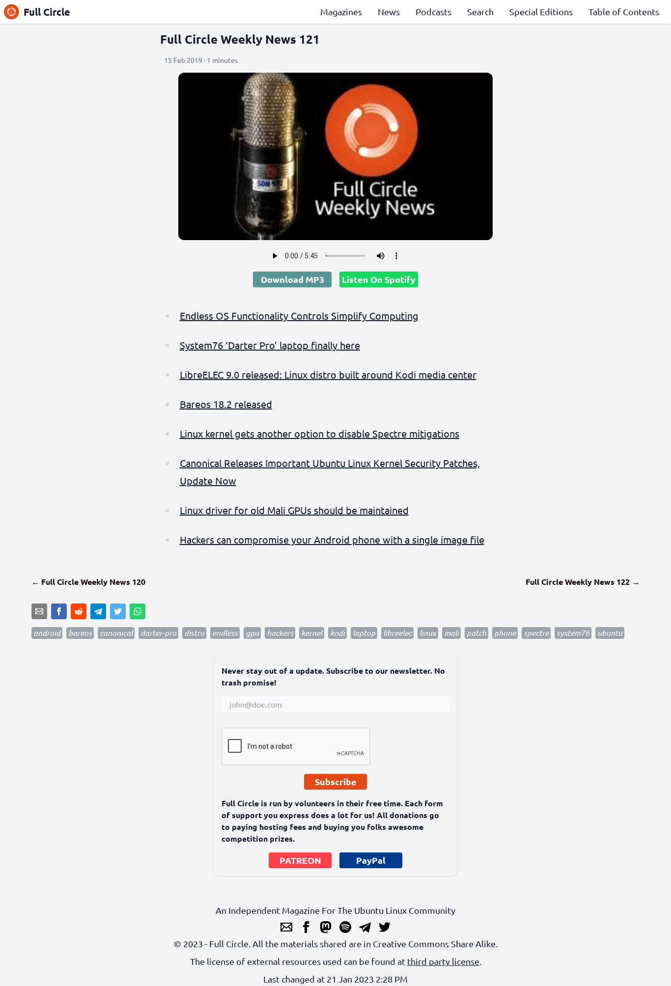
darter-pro (158, 633)
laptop (364, 633)
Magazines (341, 11)
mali (451, 633)
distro (194, 633)
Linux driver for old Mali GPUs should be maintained (294, 510)
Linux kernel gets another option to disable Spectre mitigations (319, 433)
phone (505, 633)
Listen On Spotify (379, 279)
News (389, 11)
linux (427, 633)
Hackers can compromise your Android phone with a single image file (332, 539)
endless (225, 633)
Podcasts (433, 11)
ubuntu (609, 633)
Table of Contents (623, 11)
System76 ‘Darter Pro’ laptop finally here (270, 345)
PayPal (371, 860)
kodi (337, 633)
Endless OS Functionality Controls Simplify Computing (299, 315)
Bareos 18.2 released (226, 404)
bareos (80, 633)
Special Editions (541, 11)
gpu (252, 633)
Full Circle (47, 11)
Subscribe (336, 781)
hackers (280, 633)
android (46, 633)
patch (476, 633)
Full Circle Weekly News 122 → (583, 581)
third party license (443, 961)
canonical (116, 633)
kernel (311, 633)
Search (480, 11)
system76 (573, 633)
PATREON (300, 860)
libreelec (397, 633)
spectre (536, 633)
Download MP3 (292, 279)
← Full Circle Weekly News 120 (88, 581)
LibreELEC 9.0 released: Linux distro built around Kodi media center (328, 374)
